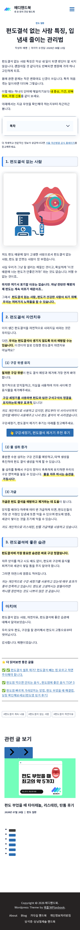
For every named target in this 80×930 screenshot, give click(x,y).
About (13, 915)
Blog (24, 915)
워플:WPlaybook (54, 907)
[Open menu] (72, 9)
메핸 (25, 48)
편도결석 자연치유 (63, 714)
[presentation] (40, 767)
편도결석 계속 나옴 (14, 714)
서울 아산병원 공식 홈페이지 (60, 143)
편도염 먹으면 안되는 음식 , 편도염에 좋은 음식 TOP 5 (40, 682)
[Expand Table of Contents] (68, 126)
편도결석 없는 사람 (38, 714)
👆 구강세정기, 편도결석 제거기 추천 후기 (40, 432)
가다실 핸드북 (38, 915)
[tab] (32, 823)
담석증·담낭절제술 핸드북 (40, 921)
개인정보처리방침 (60, 915)
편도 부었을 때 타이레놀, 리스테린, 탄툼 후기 (39, 794)
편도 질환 (40, 23)
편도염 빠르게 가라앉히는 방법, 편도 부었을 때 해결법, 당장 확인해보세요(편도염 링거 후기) (38, 692)
